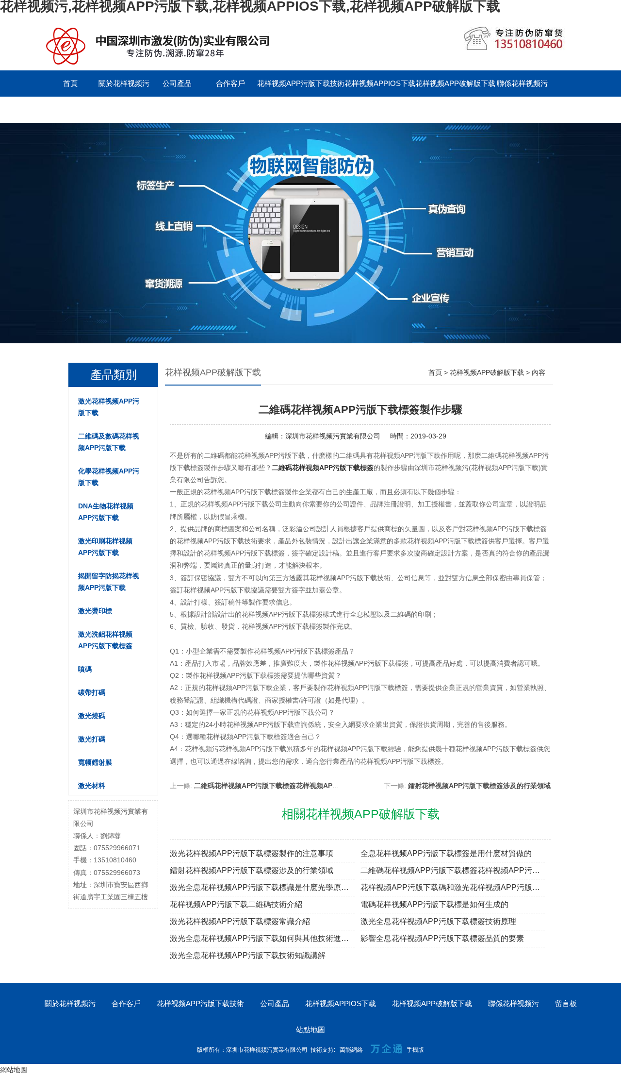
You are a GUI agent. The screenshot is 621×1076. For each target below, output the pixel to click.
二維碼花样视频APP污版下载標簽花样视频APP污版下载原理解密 (292, 786)
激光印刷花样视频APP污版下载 (105, 546)
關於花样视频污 (123, 83)
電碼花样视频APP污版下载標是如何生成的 (434, 904)
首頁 (70, 83)
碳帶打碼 (91, 692)
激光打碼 (91, 739)
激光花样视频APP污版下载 (108, 407)
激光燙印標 (95, 611)
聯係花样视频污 (522, 83)
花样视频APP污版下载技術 (300, 83)
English (123, 109)
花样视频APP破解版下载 (455, 83)
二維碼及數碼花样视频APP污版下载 (108, 442)
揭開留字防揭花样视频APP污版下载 (108, 581)
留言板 (71, 109)
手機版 (415, 1049)
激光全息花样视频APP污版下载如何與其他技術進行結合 (262, 938)
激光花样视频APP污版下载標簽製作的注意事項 (251, 853)
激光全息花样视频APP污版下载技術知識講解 (248, 955)
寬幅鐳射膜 (95, 762)
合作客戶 (230, 83)
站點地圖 (310, 1030)
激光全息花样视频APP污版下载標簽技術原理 (438, 921)
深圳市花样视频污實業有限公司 (332, 436)
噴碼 (85, 669)
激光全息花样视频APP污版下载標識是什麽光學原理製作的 (262, 887)
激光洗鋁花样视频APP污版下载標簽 (105, 640)
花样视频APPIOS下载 (379, 83)
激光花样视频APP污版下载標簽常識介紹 (240, 921)
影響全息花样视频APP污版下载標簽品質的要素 (442, 938)
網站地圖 (13, 1070)
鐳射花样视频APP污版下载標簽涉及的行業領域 (479, 786)
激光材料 (91, 786)
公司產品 (177, 83)
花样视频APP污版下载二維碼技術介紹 (236, 904)
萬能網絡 (351, 1049)
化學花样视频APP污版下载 (108, 477)
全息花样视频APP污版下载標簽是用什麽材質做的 (446, 853)
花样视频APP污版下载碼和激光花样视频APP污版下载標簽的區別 (452, 887)
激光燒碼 (91, 716)
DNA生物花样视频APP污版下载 (105, 511)
